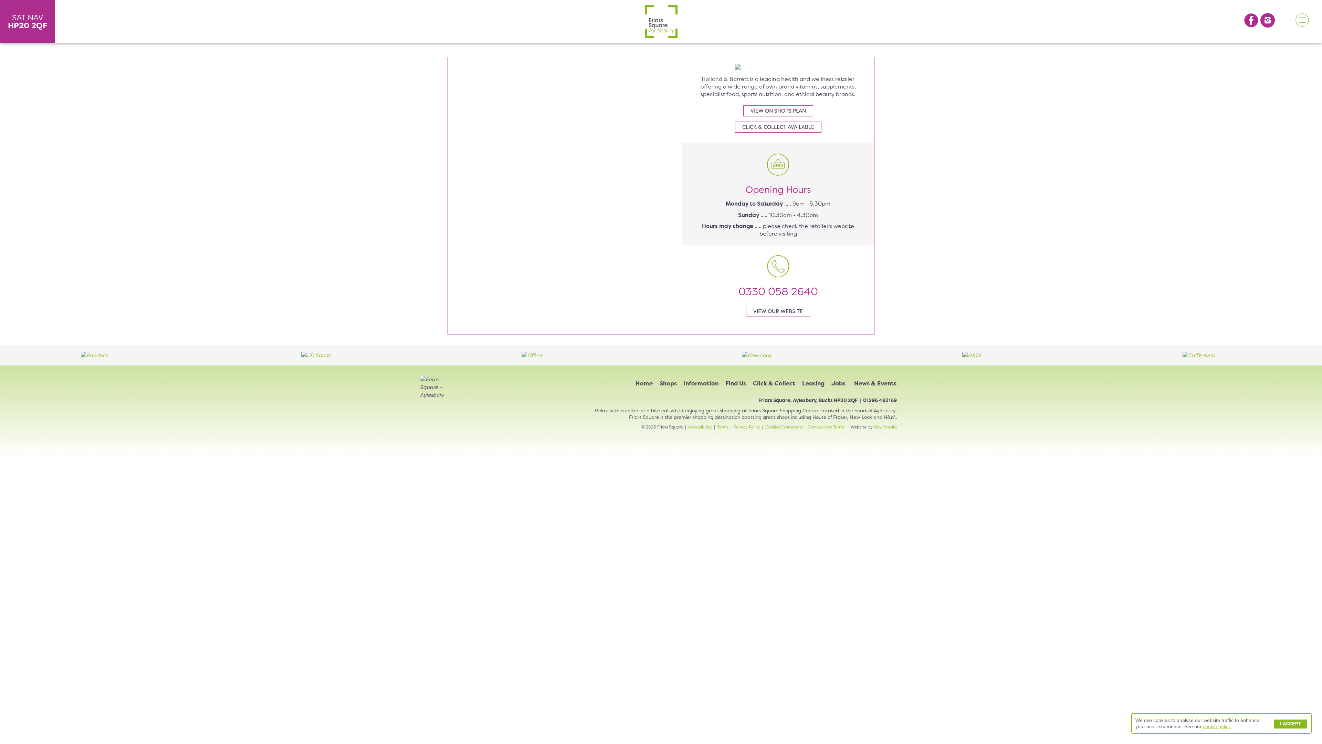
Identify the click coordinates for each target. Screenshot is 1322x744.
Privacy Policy (747, 427)
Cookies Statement (783, 427)
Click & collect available (778, 127)
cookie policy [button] (1217, 726)
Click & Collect (774, 383)
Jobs (838, 383)
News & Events (875, 383)
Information (701, 383)
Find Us (735, 383)
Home (644, 383)
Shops (668, 383)
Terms (722, 427)
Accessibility (700, 427)
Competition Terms (826, 427)
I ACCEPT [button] (1290, 724)
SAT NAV (28, 21)
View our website (778, 311)
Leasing (813, 383)
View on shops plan (778, 110)
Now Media (885, 427)
